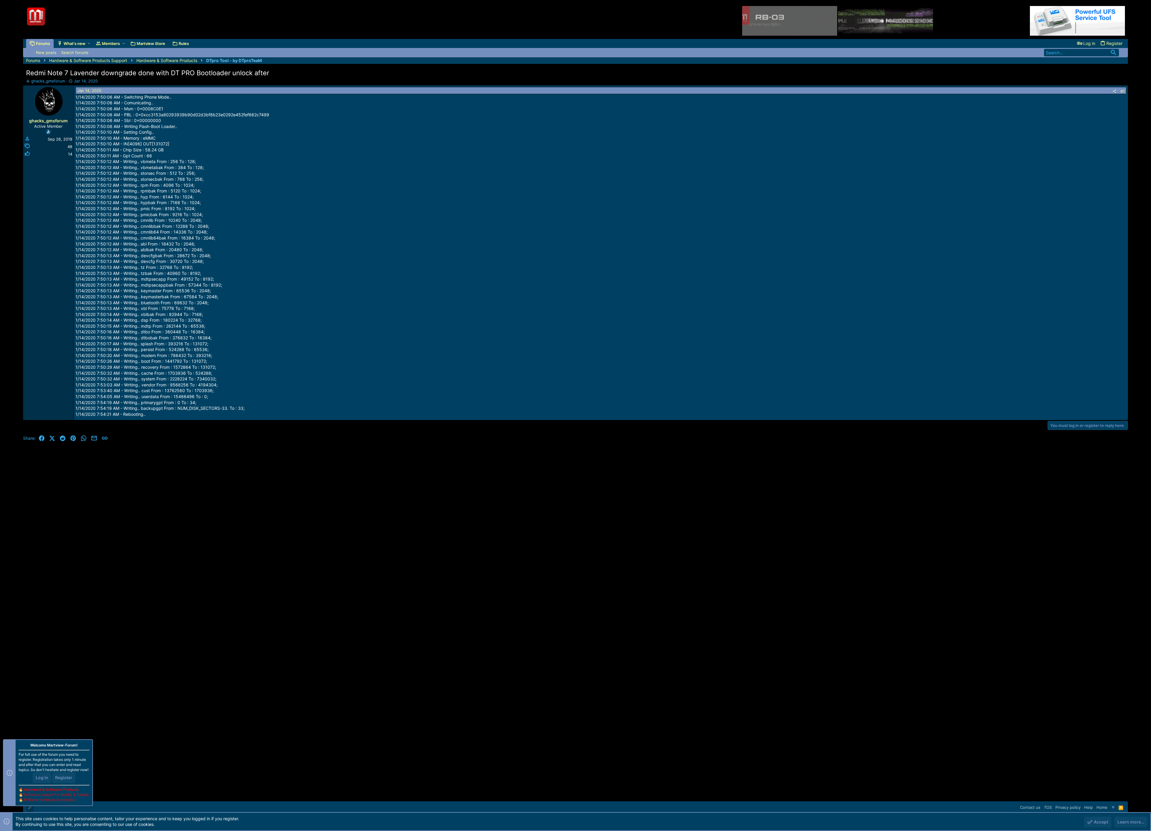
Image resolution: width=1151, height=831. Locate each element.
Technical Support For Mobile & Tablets (56, 794)
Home (1102, 807)
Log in (42, 777)
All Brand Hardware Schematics (49, 799)
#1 (1122, 91)
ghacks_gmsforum (48, 81)
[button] (89, 43)
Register (63, 777)
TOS (1048, 807)
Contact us (1030, 807)
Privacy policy (1068, 807)
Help (1088, 807)
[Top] (1113, 807)
